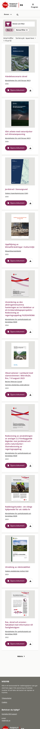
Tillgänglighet (6, 698)
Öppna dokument (17, 90)
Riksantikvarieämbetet (13, 251)
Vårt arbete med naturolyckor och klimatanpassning (18, 132)
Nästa (20, 656)
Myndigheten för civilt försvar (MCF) (18, 80)
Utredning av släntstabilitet (17, 567)
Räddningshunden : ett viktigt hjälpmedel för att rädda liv (18, 508)
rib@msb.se (6, 720)
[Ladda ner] (30, 90)
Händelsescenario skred (16, 76)
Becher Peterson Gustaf (13, 382)
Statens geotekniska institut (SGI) (16, 571)
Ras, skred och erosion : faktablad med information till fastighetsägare (19, 625)
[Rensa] (26, 30)
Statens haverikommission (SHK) (16, 193)
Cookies (4, 702)
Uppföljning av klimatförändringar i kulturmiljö (19, 245)
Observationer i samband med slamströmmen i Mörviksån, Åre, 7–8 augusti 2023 (19, 375)
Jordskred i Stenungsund (16, 189)
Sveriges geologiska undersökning (17, 385)
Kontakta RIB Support (9, 714)
